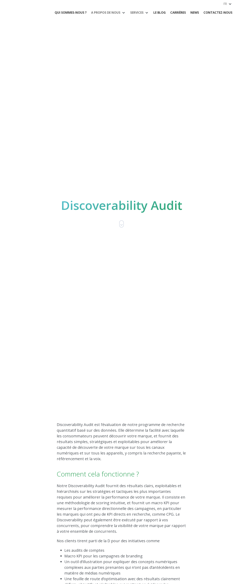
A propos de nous (105, 12)
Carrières (178, 12)
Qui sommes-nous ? (71, 12)
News (194, 12)
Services (137, 12)
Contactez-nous (218, 12)
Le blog (159, 12)
